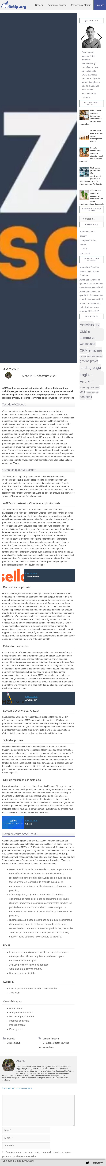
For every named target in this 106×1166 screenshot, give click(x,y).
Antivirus (87, 325)
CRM (84, 350)
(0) (98, 1162)
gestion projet (89, 361)
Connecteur (87, 343)
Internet (100, 5)
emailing (95, 350)
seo (82, 397)
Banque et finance (57, 5)
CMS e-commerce (87, 334)
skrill (89, 397)
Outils (82, 392)
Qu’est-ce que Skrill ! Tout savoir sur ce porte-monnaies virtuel (91, 283)
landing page (90, 368)
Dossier (39, 5)
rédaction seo (90, 392)
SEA (97, 392)
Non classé (85, 253)
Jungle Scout (13, 1043)
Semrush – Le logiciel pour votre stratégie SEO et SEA (90, 307)
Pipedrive (94, 267)
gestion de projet (94, 356)
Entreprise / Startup (81, 5)
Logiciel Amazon (51, 1038)
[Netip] (14, 5)
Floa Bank (83, 356)
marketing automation (90, 387)
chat (97, 325)
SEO (85, 249)
